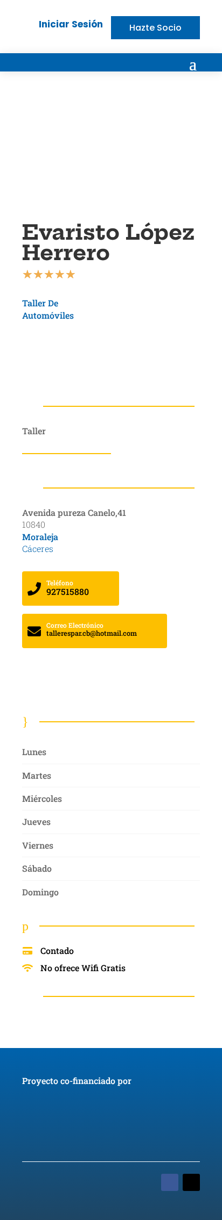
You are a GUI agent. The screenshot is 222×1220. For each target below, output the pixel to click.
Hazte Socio (155, 27)
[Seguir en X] (191, 1182)
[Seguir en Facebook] (169, 1182)
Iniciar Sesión (71, 24)
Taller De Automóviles (48, 308)
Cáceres (37, 548)
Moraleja (40, 536)
